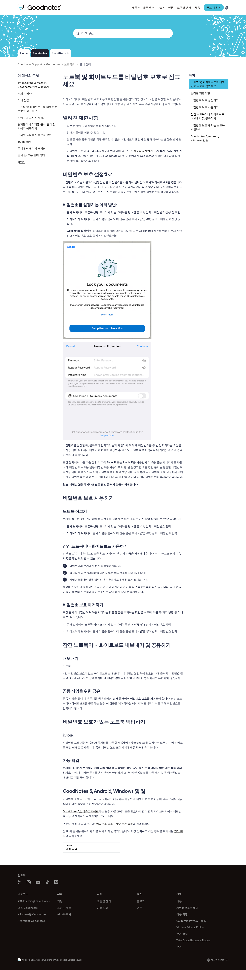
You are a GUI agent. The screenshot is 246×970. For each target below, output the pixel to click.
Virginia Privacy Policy (190, 927)
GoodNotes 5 (60, 53)
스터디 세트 (64, 907)
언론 (171, 7)
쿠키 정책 (182, 933)
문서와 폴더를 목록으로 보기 (35, 135)
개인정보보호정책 (187, 907)
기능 (60, 901)
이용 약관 (182, 914)
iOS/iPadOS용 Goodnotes (34, 901)
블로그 (141, 901)
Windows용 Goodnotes (32, 914)
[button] (135, 7)
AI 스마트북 (64, 914)
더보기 (21, 161)
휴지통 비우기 (26, 141)
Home (24, 53)
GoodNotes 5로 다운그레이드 (81, 811)
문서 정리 (85, 64)
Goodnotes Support (30, 64)
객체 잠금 (23, 100)
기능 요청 (102, 907)
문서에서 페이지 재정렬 (32, 148)
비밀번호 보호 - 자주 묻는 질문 (114, 823)
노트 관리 (69, 64)
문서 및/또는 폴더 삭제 (31, 155)
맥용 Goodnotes (27, 907)
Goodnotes (40, 53)
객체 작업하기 (26, 93)
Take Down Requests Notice (193, 940)
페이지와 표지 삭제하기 (32, 117)
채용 (197, 7)
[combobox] (123, 33)
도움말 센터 (184, 7)
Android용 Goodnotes (31, 920)
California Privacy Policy (191, 920)
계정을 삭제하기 (143, 151)
